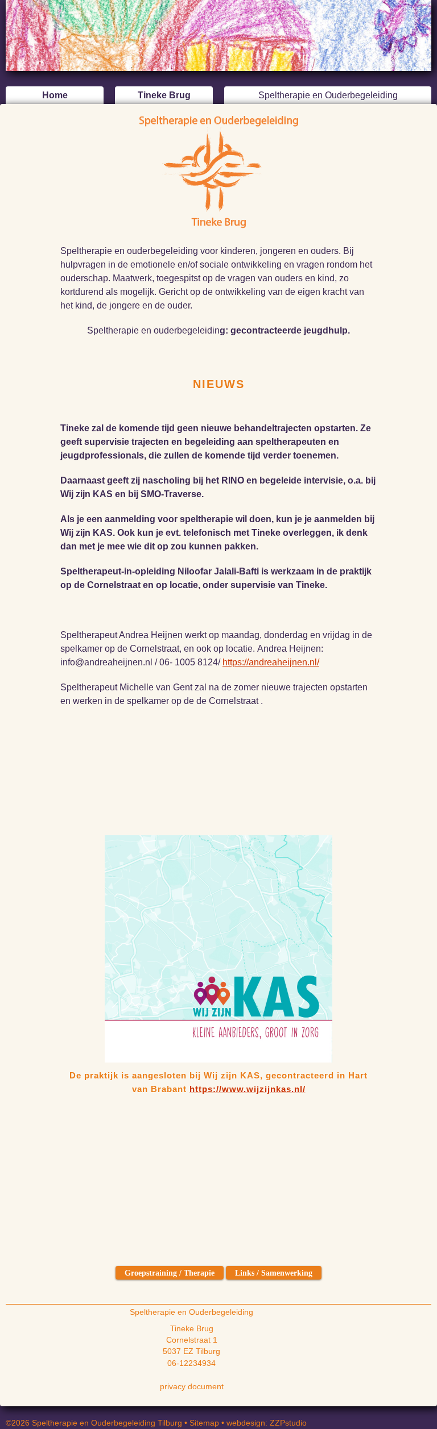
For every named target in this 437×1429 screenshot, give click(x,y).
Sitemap (204, 1423)
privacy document (192, 1386)
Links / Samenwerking (273, 1272)
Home (55, 95)
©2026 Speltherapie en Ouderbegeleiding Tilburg (94, 1423)
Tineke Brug (164, 95)
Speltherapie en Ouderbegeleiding (328, 95)
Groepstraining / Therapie (170, 1272)
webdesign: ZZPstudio (266, 1423)
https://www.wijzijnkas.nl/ (247, 1089)
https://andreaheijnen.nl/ (270, 662)
